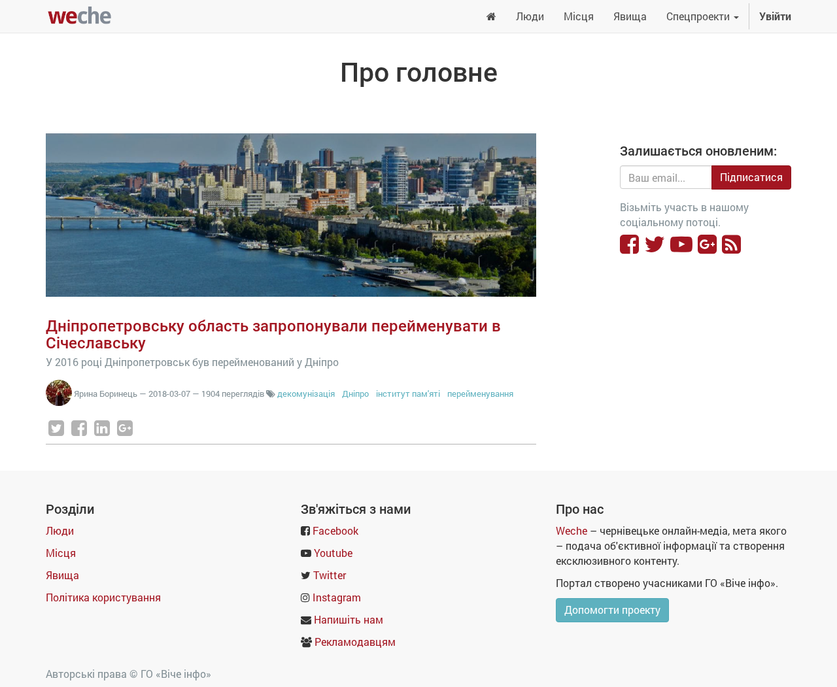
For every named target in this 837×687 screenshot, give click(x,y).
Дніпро (355, 393)
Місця (61, 553)
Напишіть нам (348, 619)
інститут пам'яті (408, 393)
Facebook (335, 530)
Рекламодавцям (355, 641)
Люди (60, 530)
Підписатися (751, 177)
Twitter (329, 575)
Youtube (333, 553)
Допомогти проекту (612, 609)
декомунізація (306, 393)
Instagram (337, 597)
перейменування (480, 393)
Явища (62, 575)
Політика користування (103, 597)
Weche (571, 530)
